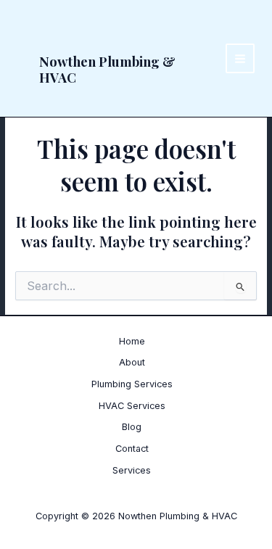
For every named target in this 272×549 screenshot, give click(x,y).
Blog (131, 426)
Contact (132, 448)
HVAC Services (132, 405)
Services (131, 470)
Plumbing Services (132, 384)
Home (132, 341)
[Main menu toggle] (240, 58)
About (132, 362)
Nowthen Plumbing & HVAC (107, 69)
